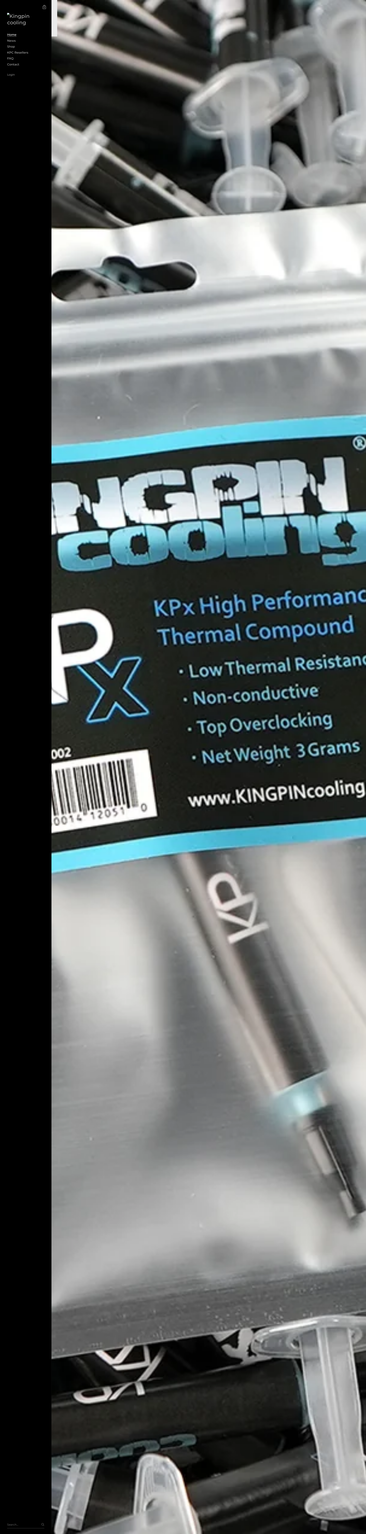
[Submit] (42, 1524)
